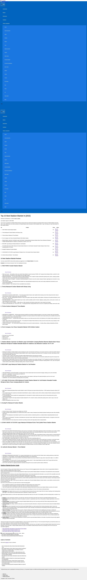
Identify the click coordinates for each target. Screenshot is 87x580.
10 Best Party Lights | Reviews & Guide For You (11, 529)
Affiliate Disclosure (6, 576)
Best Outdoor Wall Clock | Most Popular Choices (11, 531)
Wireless (6, 145)
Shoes (5, 88)
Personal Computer (7, 59)
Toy (5, 92)
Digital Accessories (7, 48)
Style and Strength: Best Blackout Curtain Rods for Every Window (14, 528)
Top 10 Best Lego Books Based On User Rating (10, 534)
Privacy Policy (5, 575)
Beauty (4, 12)
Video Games (7, 203)
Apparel (6, 70)
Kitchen (6, 41)
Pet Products (6, 81)
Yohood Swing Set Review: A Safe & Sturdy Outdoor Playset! (13, 560)
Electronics (5, 16)
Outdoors (4, 19)
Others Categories (6, 23)
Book (5, 192)
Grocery (6, 77)
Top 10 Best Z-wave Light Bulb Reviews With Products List (12, 535)
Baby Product (6, 174)
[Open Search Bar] (2, 211)
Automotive (5, 116)
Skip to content (2, 0)
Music (5, 99)
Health (5, 34)
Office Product (7, 163)
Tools (5, 45)
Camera (6, 52)
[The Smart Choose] (4, 1)
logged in (7, 542)
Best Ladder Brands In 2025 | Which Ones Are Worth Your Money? (14, 548)
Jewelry (6, 74)
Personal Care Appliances (8, 63)
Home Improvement (7, 30)
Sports (6, 134)
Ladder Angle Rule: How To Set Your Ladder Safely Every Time (13, 552)
